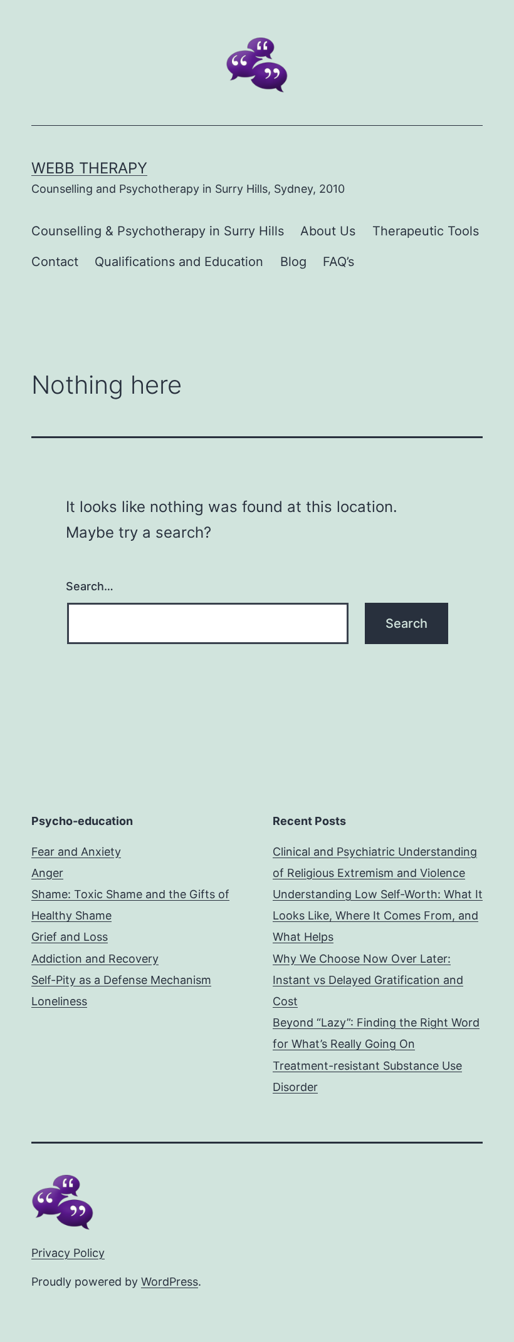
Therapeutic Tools (425, 230)
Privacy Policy (68, 1252)
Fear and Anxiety (76, 851)
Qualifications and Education (179, 261)
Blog (293, 261)
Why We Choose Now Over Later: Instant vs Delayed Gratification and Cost (368, 980)
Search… (89, 586)
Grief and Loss (69, 936)
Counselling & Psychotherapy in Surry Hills (157, 230)
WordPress (169, 1281)
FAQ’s (338, 261)
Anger (47, 872)
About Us (327, 230)
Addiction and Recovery (95, 958)
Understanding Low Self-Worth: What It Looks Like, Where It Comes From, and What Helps (378, 915)
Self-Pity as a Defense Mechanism (121, 979)
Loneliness (59, 1001)
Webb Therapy (89, 168)
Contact (54, 261)
